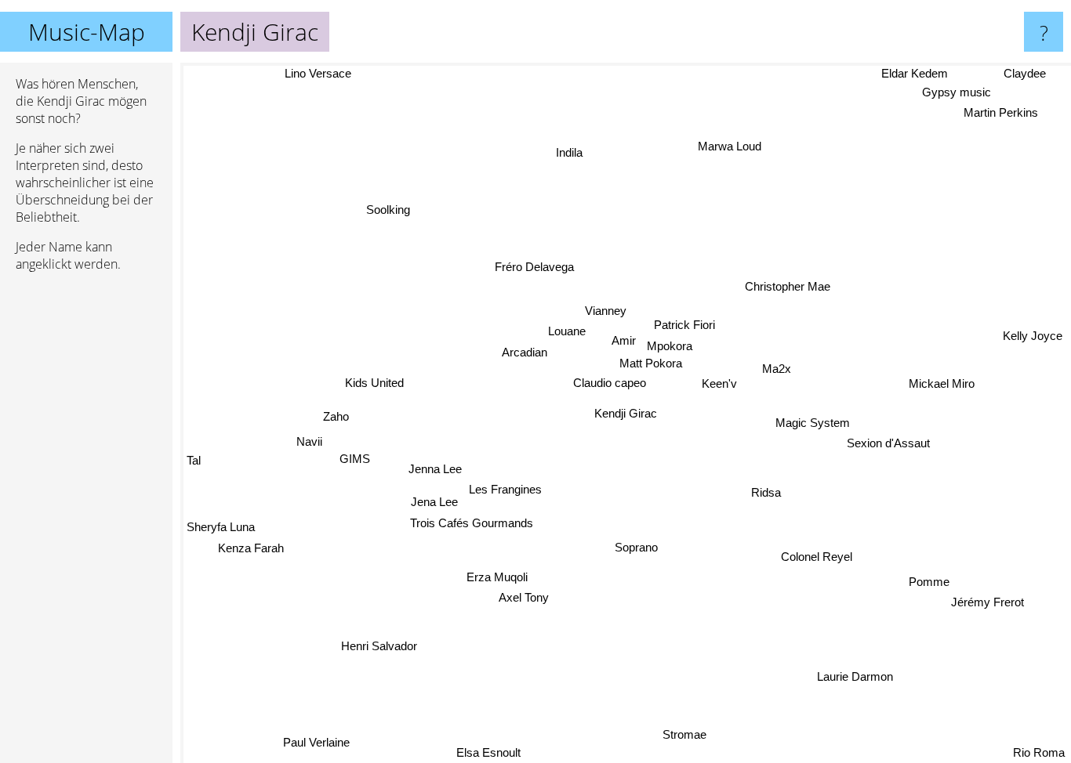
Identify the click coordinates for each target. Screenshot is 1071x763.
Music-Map (86, 32)
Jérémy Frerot (993, 594)
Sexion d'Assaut (889, 444)
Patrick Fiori (682, 324)
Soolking (389, 208)
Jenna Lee (435, 476)
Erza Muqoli (493, 575)
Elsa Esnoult (487, 752)
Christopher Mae (787, 288)
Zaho (334, 416)
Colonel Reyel (814, 558)
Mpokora (669, 346)
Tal (194, 464)
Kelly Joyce (1032, 339)
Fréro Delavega (536, 265)
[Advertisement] (86, 524)
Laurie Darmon (861, 673)
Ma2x (773, 369)
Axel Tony (503, 595)
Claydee (1025, 73)
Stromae (710, 726)
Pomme (936, 573)
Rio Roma (1038, 752)
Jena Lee (431, 497)
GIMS (358, 458)
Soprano (636, 548)
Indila (578, 151)
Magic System (812, 423)
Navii (308, 438)
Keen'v (716, 385)
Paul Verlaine (321, 743)
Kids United (373, 385)
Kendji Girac (625, 413)
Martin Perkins (1000, 113)
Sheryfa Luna (221, 527)
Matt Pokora (648, 363)
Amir (623, 341)
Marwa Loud (740, 147)
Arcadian (524, 351)
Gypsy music (957, 92)
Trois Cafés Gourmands (470, 519)
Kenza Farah (248, 548)
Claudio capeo (608, 382)
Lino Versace (319, 73)
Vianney (609, 309)
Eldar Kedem (917, 73)
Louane (567, 330)
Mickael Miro (941, 385)
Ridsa (764, 494)
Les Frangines (503, 498)
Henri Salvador (373, 642)
